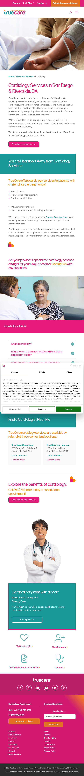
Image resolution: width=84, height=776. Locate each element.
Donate (16, 3)
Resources (12, 745)
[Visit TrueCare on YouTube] (46, 689)
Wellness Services (25, 76)
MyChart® (29, 3)
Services (11, 731)
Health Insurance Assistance (24, 667)
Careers (59, 667)
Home (11, 76)
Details (40, 409)
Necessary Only (15, 409)
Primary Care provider (56, 217)
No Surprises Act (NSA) (14, 771)
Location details (18, 460)
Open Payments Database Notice (34, 771)
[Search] (71, 12)
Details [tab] (42, 372)
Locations (12, 738)
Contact (11, 751)
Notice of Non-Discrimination (56, 768)
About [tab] (69, 372)
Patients (11, 741)
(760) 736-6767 (19, 455)
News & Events (14, 754)
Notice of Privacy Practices (37, 768)
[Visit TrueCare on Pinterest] (64, 689)
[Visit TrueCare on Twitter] (55, 689)
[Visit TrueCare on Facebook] (20, 689)
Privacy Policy (49, 751)
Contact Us (59, 264)
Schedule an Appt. (24, 721)
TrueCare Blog (50, 738)
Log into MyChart (16, 715)
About (46, 731)
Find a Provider (14, 735)
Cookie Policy (49, 745)
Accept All (69, 409)
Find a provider (27, 619)
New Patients (59, 647)
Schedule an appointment (23, 144)
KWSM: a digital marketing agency (67, 771)
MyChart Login (24, 646)
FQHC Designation (73, 768)
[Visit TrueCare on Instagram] (29, 689)
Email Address (59, 711)
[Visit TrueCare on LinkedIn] (37, 689)
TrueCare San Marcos (58, 445)
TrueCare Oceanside (22, 445)
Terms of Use (49, 748)
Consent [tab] (14, 372)
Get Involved (13, 748)
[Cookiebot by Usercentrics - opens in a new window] (71, 365)
